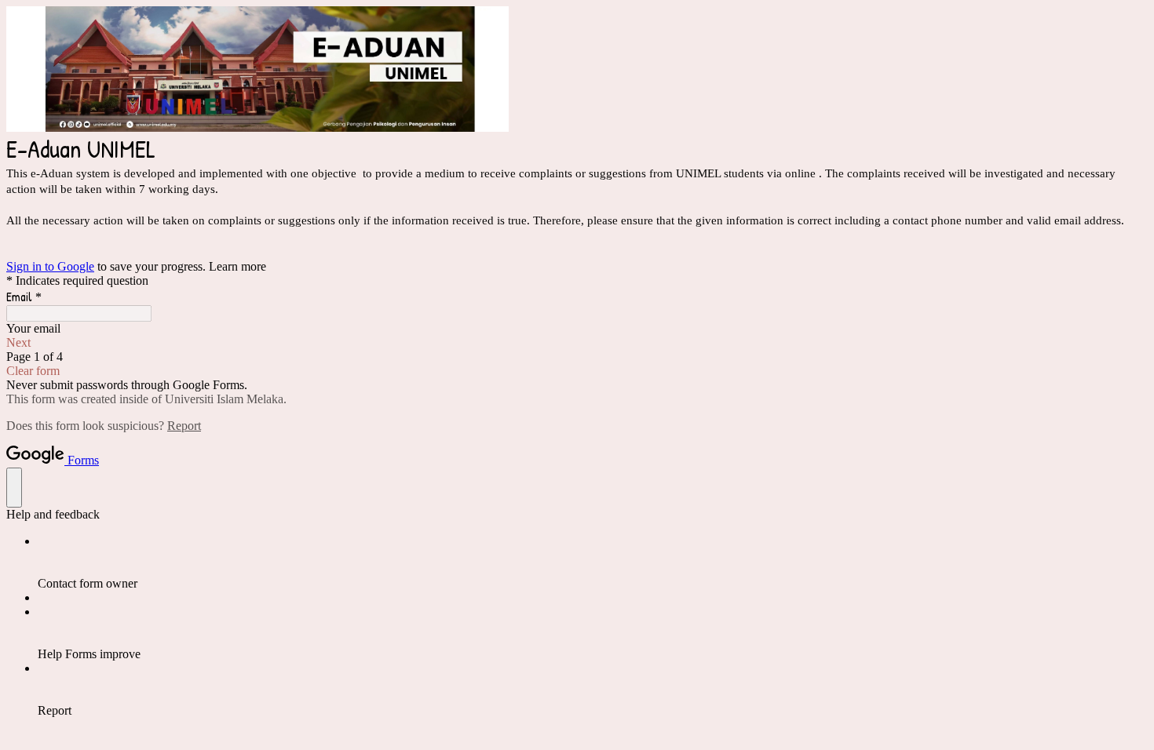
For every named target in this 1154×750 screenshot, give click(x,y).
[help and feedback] (14, 488)
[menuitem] (593, 562)
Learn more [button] (237, 266)
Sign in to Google (50, 266)
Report (184, 425)
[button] (577, 343)
